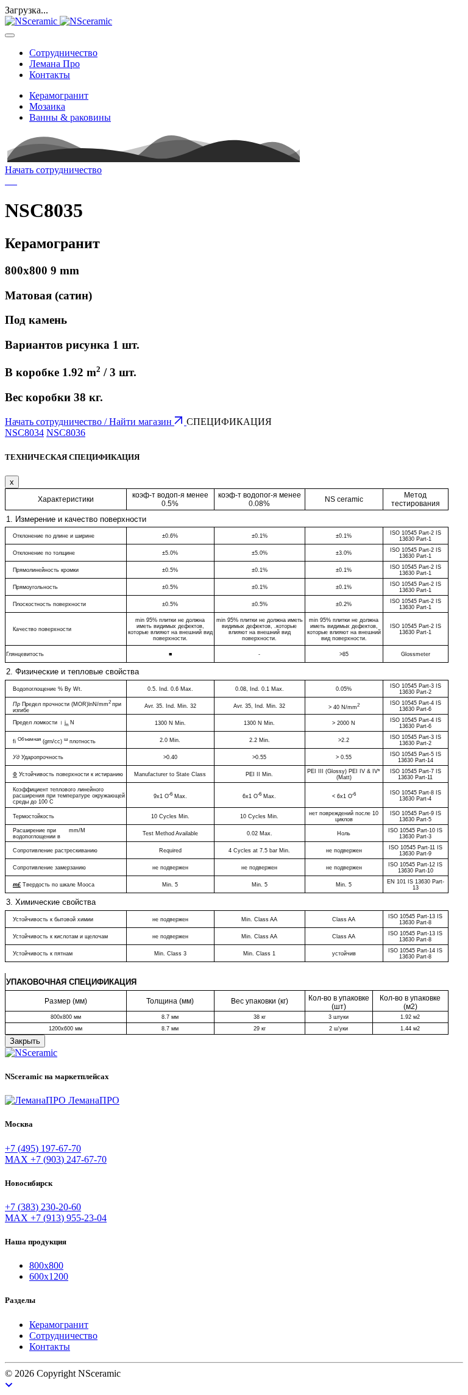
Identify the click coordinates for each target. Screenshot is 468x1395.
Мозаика (47, 106)
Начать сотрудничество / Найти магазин (89, 421)
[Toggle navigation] (10, 35)
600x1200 (48, 1276)
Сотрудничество (63, 53)
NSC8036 (65, 432)
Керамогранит (58, 95)
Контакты (49, 75)
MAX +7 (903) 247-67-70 (56, 1159)
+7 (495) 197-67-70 (43, 1148)
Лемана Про (54, 64)
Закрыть (25, 1041)
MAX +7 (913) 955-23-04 (56, 1218)
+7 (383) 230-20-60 (43, 1207)
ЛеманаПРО (92, 1100)
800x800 (46, 1265)
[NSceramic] (58, 21)
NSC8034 (24, 432)
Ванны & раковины (70, 117)
